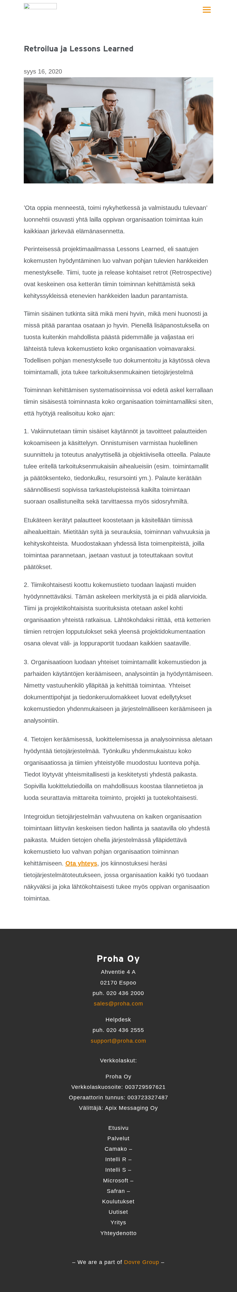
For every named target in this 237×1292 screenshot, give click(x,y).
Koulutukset (118, 1201)
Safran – (118, 1191)
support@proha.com (118, 1041)
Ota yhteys (81, 863)
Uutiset (118, 1212)
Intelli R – (118, 1159)
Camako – (118, 1149)
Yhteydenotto (118, 1233)
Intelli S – (118, 1170)
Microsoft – (118, 1181)
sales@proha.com (118, 1004)
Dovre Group (141, 1262)
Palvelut (118, 1138)
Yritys (118, 1222)
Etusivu (118, 1128)
